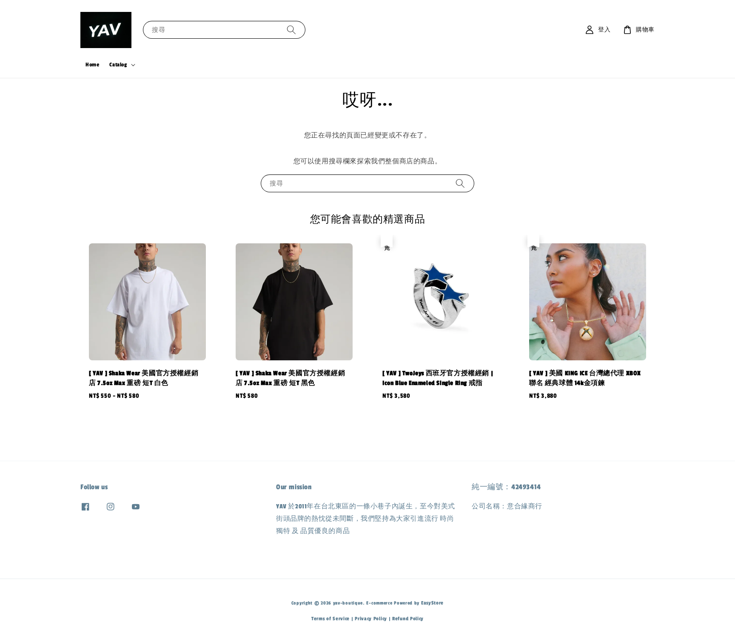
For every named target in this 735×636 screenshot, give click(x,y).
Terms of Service (330, 619)
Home (92, 64)
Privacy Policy (371, 619)
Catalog (118, 64)
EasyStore (432, 603)
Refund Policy (408, 619)
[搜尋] (291, 29)
